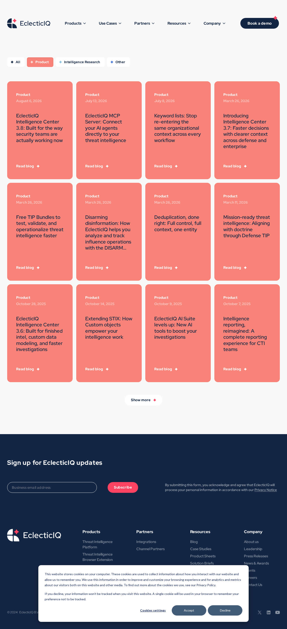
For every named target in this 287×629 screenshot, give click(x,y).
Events (249, 570)
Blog (194, 541)
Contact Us (253, 584)
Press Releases (256, 556)
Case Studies (200, 549)
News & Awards (256, 563)
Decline (225, 610)
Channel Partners (150, 549)
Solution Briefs (202, 563)
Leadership (253, 549)
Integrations (146, 541)
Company (253, 531)
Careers (250, 577)
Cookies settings (153, 610)
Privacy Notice (265, 490)
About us (251, 541)
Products (91, 531)
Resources (200, 531)
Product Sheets (202, 556)
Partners (144, 531)
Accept (189, 610)
